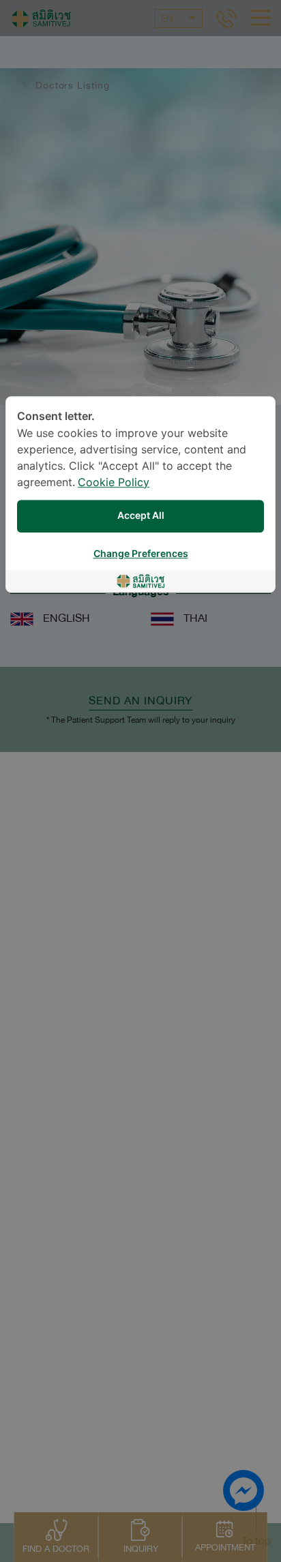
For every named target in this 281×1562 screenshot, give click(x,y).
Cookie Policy (113, 483)
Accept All (140, 516)
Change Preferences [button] (140, 554)
